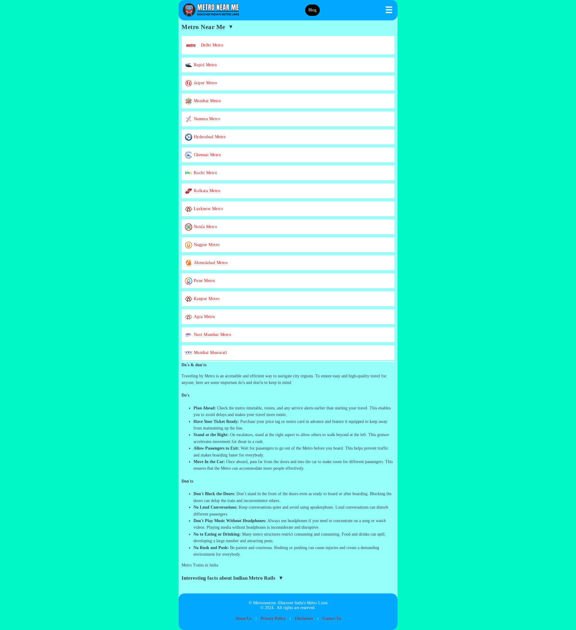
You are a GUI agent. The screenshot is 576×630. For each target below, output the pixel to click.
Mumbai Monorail (209, 352)
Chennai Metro (206, 155)
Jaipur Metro (204, 83)
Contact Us (331, 618)
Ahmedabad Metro (209, 262)
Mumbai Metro (206, 101)
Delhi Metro (210, 45)
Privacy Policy (273, 618)
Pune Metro (203, 280)
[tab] (288, 365)
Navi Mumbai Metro (211, 334)
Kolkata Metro (206, 191)
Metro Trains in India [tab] (200, 565)
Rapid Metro (204, 65)
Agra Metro (203, 316)
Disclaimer (304, 618)
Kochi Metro (204, 173)
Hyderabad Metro (209, 137)
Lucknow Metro (207, 209)
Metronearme (264, 603)
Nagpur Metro (206, 244)
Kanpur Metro (206, 298)
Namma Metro (206, 119)
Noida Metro (204, 226)
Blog (312, 10)
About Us (243, 618)
